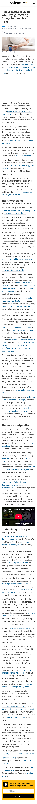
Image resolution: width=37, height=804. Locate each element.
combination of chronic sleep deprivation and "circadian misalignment (14, 485)
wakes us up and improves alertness (17, 259)
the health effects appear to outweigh (17, 590)
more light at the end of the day (15, 583)
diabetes (5, 458)
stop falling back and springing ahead (17, 671)
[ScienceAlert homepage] (18, 3)
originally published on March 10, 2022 (18, 753)
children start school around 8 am (16, 306)
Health (4, 26)
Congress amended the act (20, 628)
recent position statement (23, 330)
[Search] (34, 3)
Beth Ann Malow (8, 757)
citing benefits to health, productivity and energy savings (17, 348)
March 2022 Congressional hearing (16, 327)
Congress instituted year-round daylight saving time (15, 537)
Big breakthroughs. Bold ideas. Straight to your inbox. (22, 784)
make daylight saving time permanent (18, 709)
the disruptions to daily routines (21, 67)
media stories (27, 64)
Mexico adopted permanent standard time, (18, 344)
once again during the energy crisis (16, 543)
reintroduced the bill (16, 717)
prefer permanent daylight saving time (18, 210)
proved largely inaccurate (17, 563)
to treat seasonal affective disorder (17, 268)
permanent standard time (15, 213)
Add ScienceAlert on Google (15, 33)
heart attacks (15, 140)
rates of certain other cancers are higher (18, 468)
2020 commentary (23, 156)
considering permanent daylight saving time (17, 685)
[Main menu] (3, 3)
